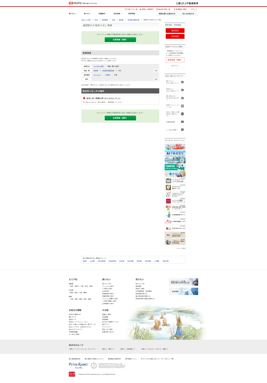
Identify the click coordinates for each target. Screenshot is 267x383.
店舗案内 (102, 13)
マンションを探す (108, 286)
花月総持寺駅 (112, 261)
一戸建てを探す (107, 289)
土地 (115, 75)
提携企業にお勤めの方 (167, 13)
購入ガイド (72, 317)
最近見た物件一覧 (164, 9)
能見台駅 (139, 261)
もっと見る (182, 248)
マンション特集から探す (110, 299)
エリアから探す (99, 66)
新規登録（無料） (182, 9)
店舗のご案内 (106, 314)
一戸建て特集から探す (109, 301)
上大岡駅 (92, 261)
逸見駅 (85, 261)
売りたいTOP (140, 284)
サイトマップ (106, 327)
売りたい (87, 13)
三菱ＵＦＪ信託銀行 (126, 349)
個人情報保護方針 (75, 358)
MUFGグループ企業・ (180, 282)
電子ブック (106, 324)
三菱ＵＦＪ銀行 (107, 349)
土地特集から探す (108, 303)
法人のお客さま (188, 13)
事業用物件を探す (108, 296)
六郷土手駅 (165, 261)
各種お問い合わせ (108, 332)
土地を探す (106, 291)
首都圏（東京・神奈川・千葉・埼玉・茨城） (81, 285)
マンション (97, 75)
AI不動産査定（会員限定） (144, 291)
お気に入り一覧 (132, 9)
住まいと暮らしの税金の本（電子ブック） (83, 324)
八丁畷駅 (156, 261)
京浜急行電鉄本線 (108, 70)
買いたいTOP (106, 284)
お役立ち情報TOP (75, 314)
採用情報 (131, 13)
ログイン (194, 9)
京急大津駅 (130, 261)
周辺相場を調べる (141, 294)
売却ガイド (72, 319)
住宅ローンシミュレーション (78, 322)
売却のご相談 (140, 289)
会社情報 (116, 13)
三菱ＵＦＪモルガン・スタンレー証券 (153, 349)
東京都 (96, 70)
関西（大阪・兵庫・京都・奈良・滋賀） (80, 297)
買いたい (72, 13)
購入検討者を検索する (143, 296)
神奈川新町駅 (101, 261)
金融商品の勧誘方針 (114, 358)
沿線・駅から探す (113, 66)
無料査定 (138, 286)
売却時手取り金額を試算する (145, 299)
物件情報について (131, 358)
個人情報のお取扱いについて (94, 358)
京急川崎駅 (148, 261)
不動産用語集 (73, 332)
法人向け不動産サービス (110, 322)
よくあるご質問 (74, 334)
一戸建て (107, 75)
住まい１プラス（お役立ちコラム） (80, 327)
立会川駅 (121, 261)
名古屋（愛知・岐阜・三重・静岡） (78, 291)
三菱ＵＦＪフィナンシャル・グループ (81, 349)
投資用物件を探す (108, 294)
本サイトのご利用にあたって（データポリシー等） (157, 358)
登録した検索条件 (148, 9)
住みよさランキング (75, 329)
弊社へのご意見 (107, 329)
